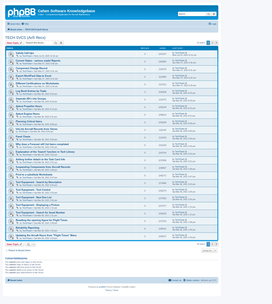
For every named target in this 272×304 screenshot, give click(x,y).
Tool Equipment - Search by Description (39, 182)
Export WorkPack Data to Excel (33, 75)
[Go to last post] (186, 53)
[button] (216, 43)
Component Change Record (31, 68)
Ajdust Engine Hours (28, 113)
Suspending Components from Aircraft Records (43, 167)
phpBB (102, 287)
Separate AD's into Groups (31, 98)
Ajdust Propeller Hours (29, 106)
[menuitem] (25, 24)
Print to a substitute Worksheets (34, 174)
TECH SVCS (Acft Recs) (25, 38)
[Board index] (22, 12)
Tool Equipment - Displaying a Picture (37, 205)
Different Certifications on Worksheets (37, 83)
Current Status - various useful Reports (38, 60)
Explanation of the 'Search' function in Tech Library (45, 151)
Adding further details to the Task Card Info (40, 159)
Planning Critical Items (29, 121)
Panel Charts (23, 136)
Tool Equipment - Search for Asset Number (40, 212)
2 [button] (212, 42)
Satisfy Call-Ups (25, 53)
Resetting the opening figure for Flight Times (41, 220)
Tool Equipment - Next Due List (33, 197)
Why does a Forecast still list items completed (42, 144)
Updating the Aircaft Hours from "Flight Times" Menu (46, 235)
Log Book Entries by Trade (31, 91)
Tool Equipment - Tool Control (33, 189)
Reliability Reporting (27, 227)
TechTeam (27, 56)
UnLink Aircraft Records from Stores (36, 129)
